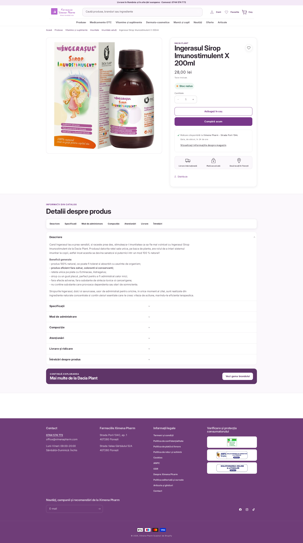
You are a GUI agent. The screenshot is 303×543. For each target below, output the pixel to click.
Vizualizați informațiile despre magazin (203, 145)
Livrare (144, 223)
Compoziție (113, 223)
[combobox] (142, 12)
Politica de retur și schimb (167, 452)
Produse (59, 30)
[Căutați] (198, 11)
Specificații (71, 223)
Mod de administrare (92, 223)
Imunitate (94, 30)
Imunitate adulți (109, 30)
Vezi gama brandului (238, 376)
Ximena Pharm (146, 536)
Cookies (157, 457)
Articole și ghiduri (163, 485)
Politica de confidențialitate (168, 441)
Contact (157, 490)
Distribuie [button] (182, 176)
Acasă (49, 30)
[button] (246, 12)
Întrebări (157, 223)
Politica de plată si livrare (167, 446)
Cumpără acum (213, 121)
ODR (155, 468)
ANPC (156, 463)
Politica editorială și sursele (168, 479)
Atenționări (130, 223)
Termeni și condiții (163, 435)
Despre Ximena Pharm (165, 474)
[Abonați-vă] (99, 509)
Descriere (55, 223)
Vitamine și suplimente (76, 30)
